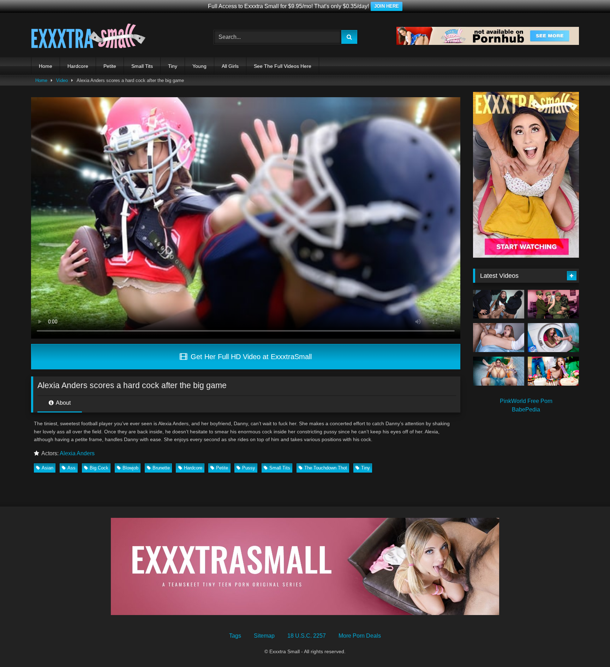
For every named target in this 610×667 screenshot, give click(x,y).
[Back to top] (588, 646)
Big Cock (99, 467)
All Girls (230, 66)
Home (45, 66)
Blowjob (130, 467)
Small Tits (142, 66)
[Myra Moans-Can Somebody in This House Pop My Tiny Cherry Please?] (553, 337)
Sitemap (264, 636)
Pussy (248, 467)
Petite (109, 66)
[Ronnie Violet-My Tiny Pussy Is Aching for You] (498, 371)
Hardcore (77, 66)
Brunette (161, 467)
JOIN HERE (386, 6)
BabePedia (526, 409)
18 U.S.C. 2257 (306, 636)
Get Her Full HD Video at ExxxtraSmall (250, 357)
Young (199, 66)
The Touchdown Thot (325, 467)
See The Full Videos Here (282, 66)
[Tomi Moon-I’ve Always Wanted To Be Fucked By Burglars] (498, 304)
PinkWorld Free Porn (526, 401)
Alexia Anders (77, 453)
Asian (47, 467)
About (63, 403)
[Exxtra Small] (88, 37)
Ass (71, 467)
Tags (235, 636)
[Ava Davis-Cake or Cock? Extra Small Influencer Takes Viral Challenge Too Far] (553, 371)
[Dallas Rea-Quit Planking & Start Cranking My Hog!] (498, 337)
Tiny (172, 66)
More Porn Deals (360, 636)
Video (62, 80)
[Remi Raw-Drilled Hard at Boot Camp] (553, 304)
